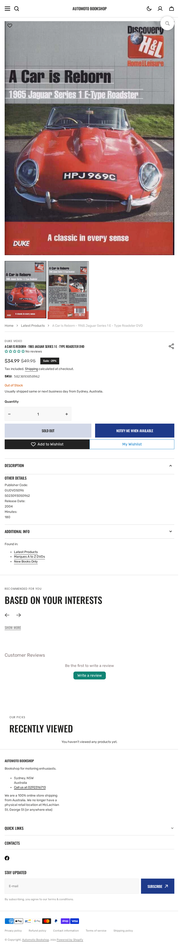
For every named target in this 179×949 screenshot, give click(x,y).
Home (9, 326)
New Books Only (26, 561)
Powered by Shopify (70, 939)
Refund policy (37, 930)
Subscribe (151, 886)
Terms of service (96, 930)
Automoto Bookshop (35, 939)
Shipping (31, 369)
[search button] (16, 8)
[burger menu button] (7, 8)
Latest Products (26, 552)
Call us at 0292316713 (30, 787)
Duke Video (13, 341)
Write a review (89, 675)
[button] (149, 8)
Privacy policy (13, 930)
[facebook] (7, 858)
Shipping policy (123, 930)
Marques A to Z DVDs (29, 557)
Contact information (66, 930)
